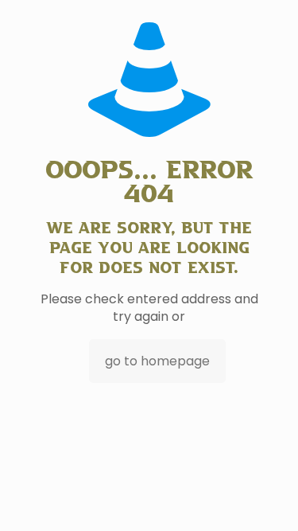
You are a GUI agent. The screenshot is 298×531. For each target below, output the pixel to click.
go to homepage (157, 361)
